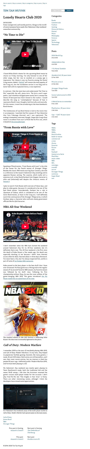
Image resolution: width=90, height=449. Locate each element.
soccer (54, 169)
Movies (54, 31)
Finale (60, 88)
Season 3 (6, 181)
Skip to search (7, 3)
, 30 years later (61, 75)
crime (54, 141)
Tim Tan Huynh (14, 10)
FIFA (53, 150)
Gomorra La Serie (58, 154)
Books (54, 20)
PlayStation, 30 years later (61, 108)
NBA (4, 421)
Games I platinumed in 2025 (61, 95)
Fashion (54, 25)
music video (56, 158)
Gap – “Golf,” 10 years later (61, 115)
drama (54, 143)
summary (55, 174)
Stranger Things (9, 424)
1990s (54, 132)
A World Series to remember (61, 101)
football (54, 152)
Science (54, 38)
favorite (54, 145)
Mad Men (55, 156)
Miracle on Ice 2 (57, 82)
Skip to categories (27, 3)
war (53, 178)
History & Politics (58, 29)
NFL (53, 163)
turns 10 (33, 439)
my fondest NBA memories (23, 261)
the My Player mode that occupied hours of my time (25, 277)
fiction (54, 147)
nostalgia (55, 165)
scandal (54, 167)
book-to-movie (57, 136)
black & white (56, 134)
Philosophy (55, 36)
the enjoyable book (18, 122)
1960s (54, 128)
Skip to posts (38, 3)
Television (55, 44)
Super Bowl (56, 176)
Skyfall (21, 82)
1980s (54, 130)
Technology (56, 42)
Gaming (54, 27)
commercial (56, 139)
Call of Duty (7, 417)
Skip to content (17, 3)
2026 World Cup (57, 55)
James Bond (7, 419)
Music (54, 33)
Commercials (56, 22)
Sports (54, 40)
